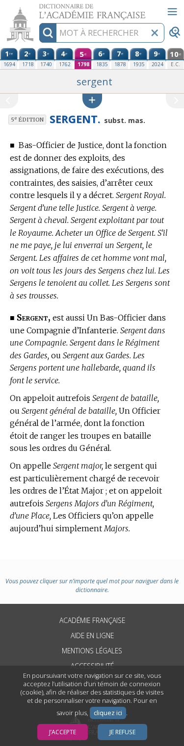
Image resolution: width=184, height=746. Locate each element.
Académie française (92, 620)
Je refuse (122, 732)
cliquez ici (108, 713)
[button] (92, 101)
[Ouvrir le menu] (172, 12)
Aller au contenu (38, 8)
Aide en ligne (92, 635)
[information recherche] (47, 33)
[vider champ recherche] (154, 33)
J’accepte (62, 732)
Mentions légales (92, 650)
